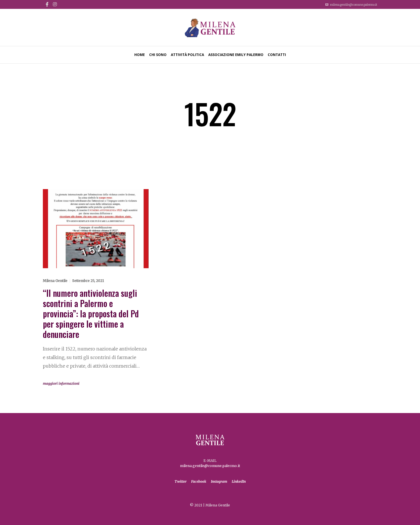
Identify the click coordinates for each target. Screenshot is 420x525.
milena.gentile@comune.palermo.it (353, 5)
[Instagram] (55, 4)
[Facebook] (47, 4)
